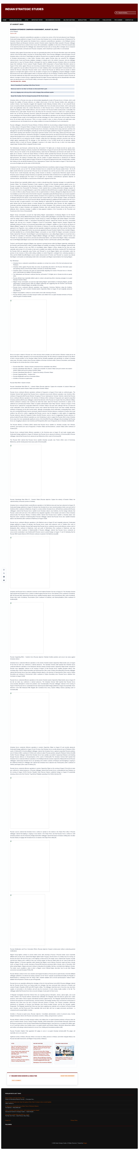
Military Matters (69, 20)
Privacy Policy (74, 1120)
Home (4, 20)
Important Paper (37, 20)
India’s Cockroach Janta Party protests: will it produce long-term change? (22, 1110)
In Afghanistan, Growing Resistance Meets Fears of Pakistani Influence (22, 1106)
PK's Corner (118, 20)
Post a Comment (16, 1080)
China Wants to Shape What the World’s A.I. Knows (17, 1114)
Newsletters (82, 20)
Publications (107, 20)
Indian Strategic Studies (24, 9)
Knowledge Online (15, 20)
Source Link (13, 33)
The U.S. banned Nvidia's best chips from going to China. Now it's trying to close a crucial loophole (28, 1102)
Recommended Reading (53, 20)
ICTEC (26, 20)
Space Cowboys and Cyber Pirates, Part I (15, 1097)
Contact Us (129, 20)
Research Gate (94, 20)
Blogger (85, 1143)
